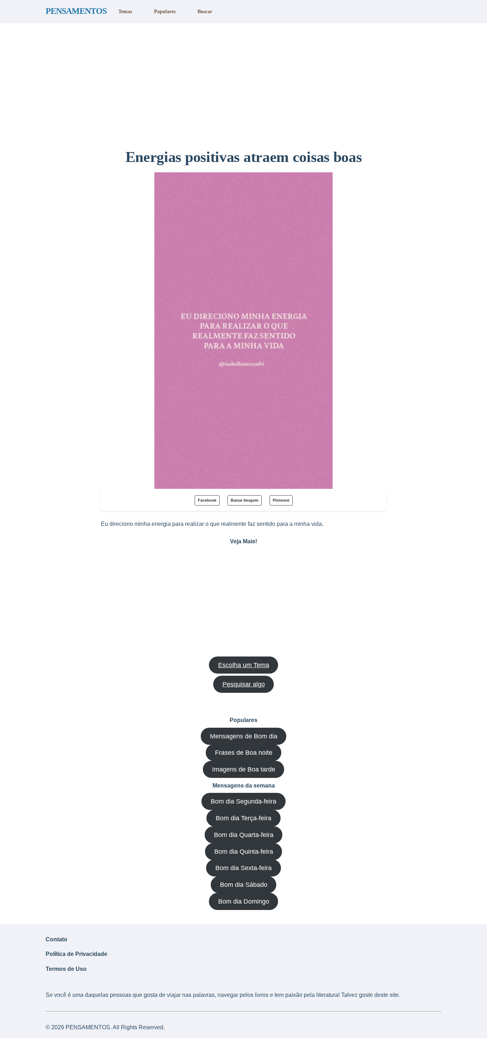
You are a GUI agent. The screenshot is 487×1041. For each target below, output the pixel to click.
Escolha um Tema (243, 665)
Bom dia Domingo (243, 901)
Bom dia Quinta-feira (243, 851)
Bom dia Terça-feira (243, 818)
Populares (164, 11)
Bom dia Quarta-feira (243, 834)
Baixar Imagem (244, 500)
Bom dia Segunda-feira (243, 801)
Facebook (207, 500)
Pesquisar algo (243, 684)
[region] (243, 83)
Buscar (205, 11)
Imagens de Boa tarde (243, 769)
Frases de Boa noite (243, 752)
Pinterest (281, 500)
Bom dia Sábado (243, 884)
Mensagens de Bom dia (243, 736)
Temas (125, 11)
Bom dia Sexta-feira (243, 868)
